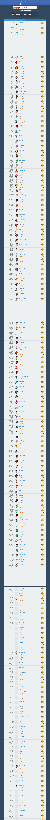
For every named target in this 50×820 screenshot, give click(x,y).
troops (36, 19)
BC (25, 1)
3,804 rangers (15, 19)
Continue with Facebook (26, 3)
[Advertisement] (25, 45)
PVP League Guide (34, 14)
